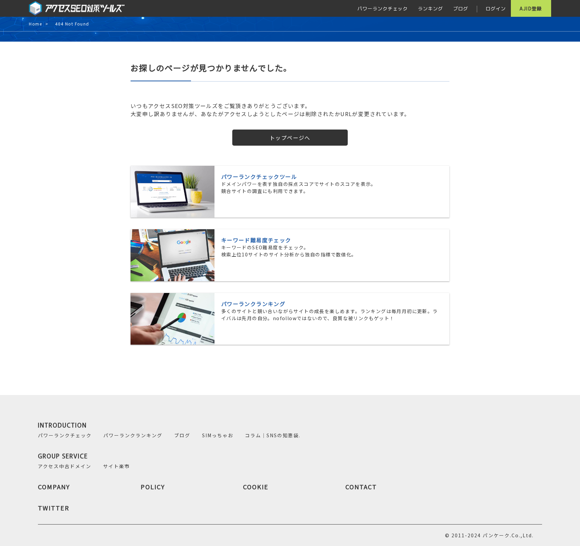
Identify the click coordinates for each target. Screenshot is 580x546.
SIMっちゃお (217, 435)
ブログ (460, 8)
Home (35, 24)
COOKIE (256, 486)
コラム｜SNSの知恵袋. (272, 435)
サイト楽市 (116, 466)
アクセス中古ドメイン (64, 466)
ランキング (430, 8)
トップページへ (290, 138)
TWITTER (53, 507)
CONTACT (361, 486)
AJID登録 (531, 8)
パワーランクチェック (382, 8)
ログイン (496, 8)
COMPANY (54, 486)
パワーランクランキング (132, 435)
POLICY (153, 486)
